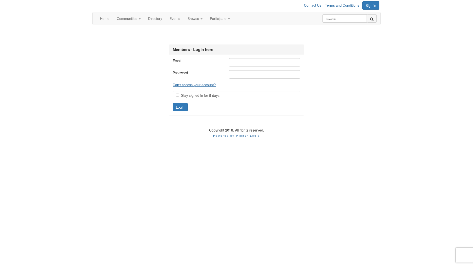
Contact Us (312, 5)
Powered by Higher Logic (236, 135)
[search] (372, 18)
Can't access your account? (194, 84)
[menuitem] (314, 4)
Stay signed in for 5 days (199, 95)
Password (180, 72)
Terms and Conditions (342, 5)
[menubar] (333, 4)
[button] (128, 18)
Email (177, 60)
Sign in (371, 5)
